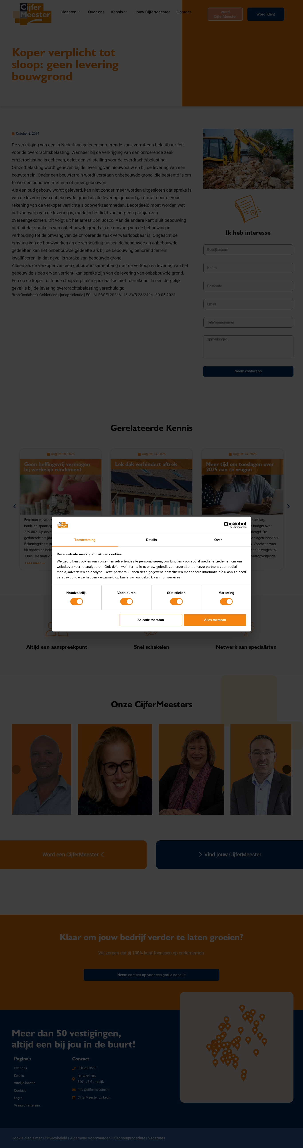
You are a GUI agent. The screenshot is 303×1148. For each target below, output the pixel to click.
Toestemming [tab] (84, 540)
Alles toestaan (215, 620)
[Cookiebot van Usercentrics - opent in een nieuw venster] (227, 525)
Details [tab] (151, 540)
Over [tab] (218, 540)
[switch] (126, 601)
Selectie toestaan (151, 620)
